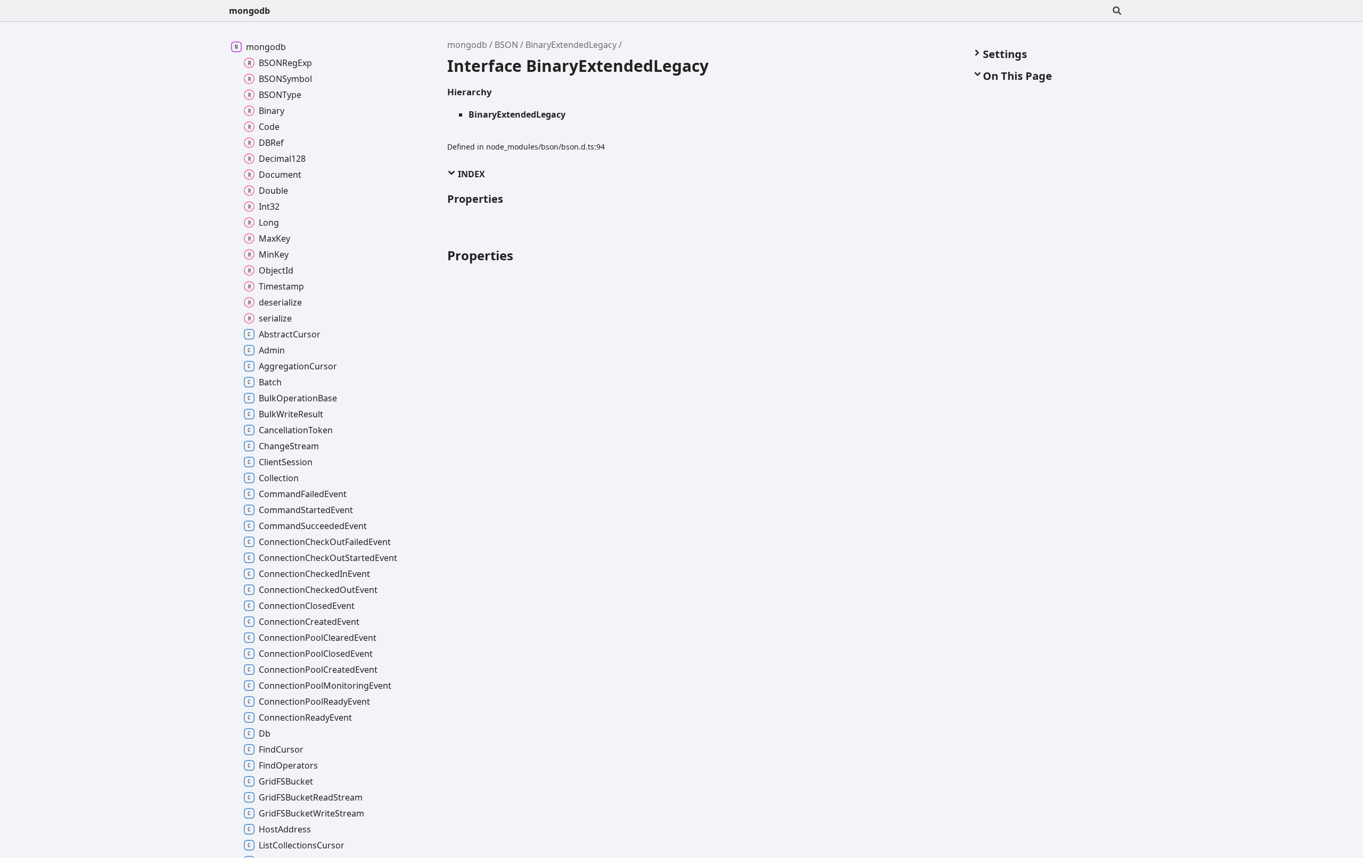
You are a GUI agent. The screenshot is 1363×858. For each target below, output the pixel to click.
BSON (506, 45)
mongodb (249, 10)
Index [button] (470, 174)
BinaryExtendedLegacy (571, 45)
